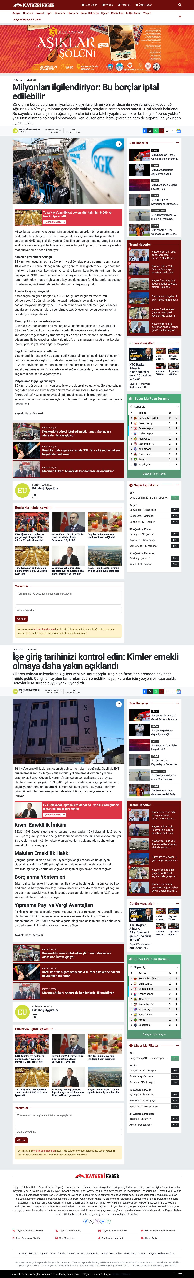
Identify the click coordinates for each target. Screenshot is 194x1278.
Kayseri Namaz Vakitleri (114, 1230)
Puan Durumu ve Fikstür (28, 1238)
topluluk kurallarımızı (44, 629)
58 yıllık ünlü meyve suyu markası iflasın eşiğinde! (101, 536)
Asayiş (16, 13)
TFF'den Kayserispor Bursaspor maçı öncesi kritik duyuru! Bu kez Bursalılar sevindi (164, 202)
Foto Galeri (91, 4)
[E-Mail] (34, 495)
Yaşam (147, 13)
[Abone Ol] (178, 131)
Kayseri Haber (158, 211)
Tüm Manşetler (66, 1238)
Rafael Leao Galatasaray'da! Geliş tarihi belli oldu (163, 232)
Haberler (18, 80)
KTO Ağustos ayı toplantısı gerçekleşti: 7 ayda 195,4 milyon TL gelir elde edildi (29, 537)
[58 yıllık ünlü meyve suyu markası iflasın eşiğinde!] (105, 521)
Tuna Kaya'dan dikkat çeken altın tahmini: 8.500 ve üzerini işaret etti (31, 571)
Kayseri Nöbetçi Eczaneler (29, 1230)
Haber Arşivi (151, 1238)
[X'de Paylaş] (150, 130)
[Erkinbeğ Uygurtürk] (22, 490)
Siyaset (40, 13)
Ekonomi (72, 13)
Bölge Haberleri (89, 13)
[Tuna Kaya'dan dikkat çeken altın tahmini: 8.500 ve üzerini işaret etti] (32, 555)
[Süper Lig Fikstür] (177, 485)
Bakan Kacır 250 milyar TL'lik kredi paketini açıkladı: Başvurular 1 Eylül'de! (67, 537)
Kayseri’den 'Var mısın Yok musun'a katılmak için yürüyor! (164, 217)
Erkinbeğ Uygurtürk (45, 488)
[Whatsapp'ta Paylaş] (156, 130)
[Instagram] (97, 1221)
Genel (154, 151)
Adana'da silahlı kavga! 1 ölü (164, 186)
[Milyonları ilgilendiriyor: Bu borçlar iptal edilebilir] (68, 171)
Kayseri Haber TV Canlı (27, 19)
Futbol (155, 196)
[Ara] (179, 4)
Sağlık (155, 166)
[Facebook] (85, 1221)
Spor (49, 13)
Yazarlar (125, 4)
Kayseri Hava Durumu (70, 1230)
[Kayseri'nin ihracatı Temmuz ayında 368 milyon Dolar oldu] (105, 555)
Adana (155, 181)
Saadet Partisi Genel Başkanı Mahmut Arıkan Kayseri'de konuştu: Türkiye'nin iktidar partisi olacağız (164, 157)
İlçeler (105, 13)
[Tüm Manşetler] (177, 343)
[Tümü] (177, 142)
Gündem (28, 13)
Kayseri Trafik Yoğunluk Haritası (161, 1230)
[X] (91, 1221)
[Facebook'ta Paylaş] (145, 130)
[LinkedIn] (102, 1221)
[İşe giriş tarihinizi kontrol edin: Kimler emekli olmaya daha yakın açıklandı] (68, 731)
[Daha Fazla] (161, 130)
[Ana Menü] (180, 16)
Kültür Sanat (133, 13)
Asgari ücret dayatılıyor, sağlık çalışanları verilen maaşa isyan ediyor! (162, 172)
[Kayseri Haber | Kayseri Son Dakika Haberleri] (34, 5)
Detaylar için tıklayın (154, 473)
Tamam (179, 1274)
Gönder (21, 618)
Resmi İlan (117, 13)
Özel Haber (145, 4)
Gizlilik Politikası (121, 1274)
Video (109, 4)
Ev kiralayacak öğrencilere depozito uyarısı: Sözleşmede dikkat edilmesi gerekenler (68, 571)
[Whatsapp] (108, 1221)
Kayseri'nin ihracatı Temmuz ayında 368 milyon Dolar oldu (103, 569)
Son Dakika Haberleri (112, 1238)
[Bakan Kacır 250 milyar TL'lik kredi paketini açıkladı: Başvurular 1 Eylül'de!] (68, 521)
